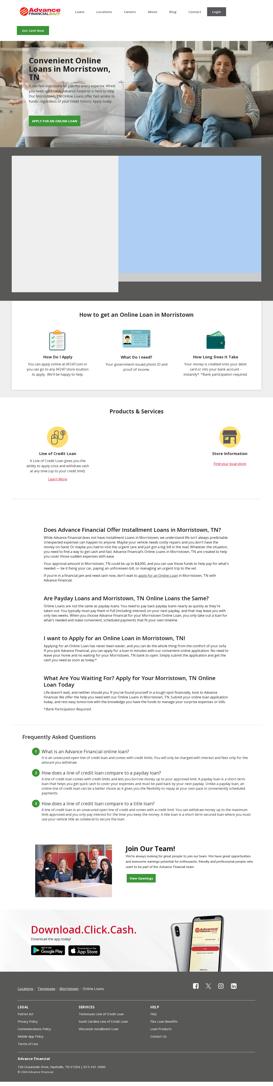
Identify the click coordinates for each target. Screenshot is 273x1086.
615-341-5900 (94, 1067)
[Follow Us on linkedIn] (234, 989)
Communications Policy (34, 1029)
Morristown (69, 988)
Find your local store (230, 463)
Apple (85, 950)
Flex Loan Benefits (164, 1021)
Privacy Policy (28, 1021)
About (152, 12)
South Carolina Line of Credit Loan (103, 1021)
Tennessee (46, 988)
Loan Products (161, 1029)
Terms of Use (28, 1044)
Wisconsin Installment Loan (98, 1029)
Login (216, 12)
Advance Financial (40, 11)
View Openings (141, 878)
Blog (173, 12)
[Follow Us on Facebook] (196, 989)
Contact (195, 12)
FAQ (153, 1014)
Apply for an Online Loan (54, 121)
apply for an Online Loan (158, 575)
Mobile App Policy (31, 1036)
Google (48, 950)
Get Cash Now (33, 30)
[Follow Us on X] (208, 989)
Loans (79, 12)
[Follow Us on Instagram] (221, 989)
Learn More (57, 479)
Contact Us (158, 1036)
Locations (104, 12)
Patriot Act (25, 1014)
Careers (130, 12)
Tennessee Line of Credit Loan (101, 1014)
